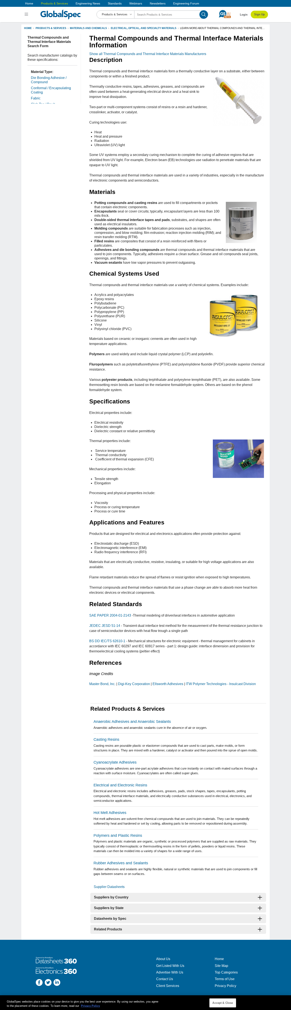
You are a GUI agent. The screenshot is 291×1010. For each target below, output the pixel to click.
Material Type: (42, 72)
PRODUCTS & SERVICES (51, 28)
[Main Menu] (27, 14)
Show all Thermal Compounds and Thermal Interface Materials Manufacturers (147, 54)
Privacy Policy (225, 986)
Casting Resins (106, 739)
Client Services (167, 986)
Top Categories (226, 972)
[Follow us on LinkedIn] (56, 983)
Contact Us (164, 979)
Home (29, 3)
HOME (28, 28)
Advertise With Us (169, 972)
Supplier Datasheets (109, 887)
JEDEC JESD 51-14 (104, 625)
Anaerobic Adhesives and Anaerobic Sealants (132, 721)
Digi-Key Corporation (134, 684)
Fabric (35, 98)
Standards (115, 3)
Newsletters (158, 3)
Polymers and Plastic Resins (118, 835)
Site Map (221, 966)
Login (244, 14)
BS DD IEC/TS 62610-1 (107, 641)
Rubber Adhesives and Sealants (121, 863)
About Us (163, 959)
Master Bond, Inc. (102, 684)
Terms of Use (225, 979)
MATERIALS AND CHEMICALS (88, 28)
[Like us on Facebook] (39, 983)
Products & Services (54, 3)
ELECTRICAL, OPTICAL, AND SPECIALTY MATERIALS (143, 28)
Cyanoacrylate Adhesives (115, 762)
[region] (145, 1002)
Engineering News (88, 3)
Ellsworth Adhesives (168, 684)
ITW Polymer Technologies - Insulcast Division (221, 684)
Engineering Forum (186, 3)
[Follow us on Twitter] (48, 983)
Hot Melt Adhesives (110, 813)
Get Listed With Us (170, 966)
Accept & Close (222, 1002)
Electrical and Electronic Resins (120, 785)
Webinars (135, 3)
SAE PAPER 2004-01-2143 (110, 615)
